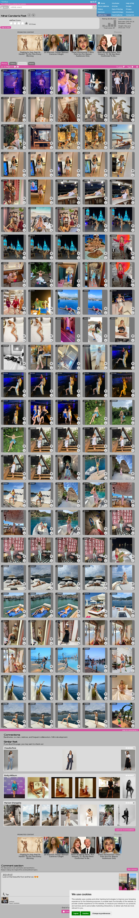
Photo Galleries (103, 6)
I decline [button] (85, 913)
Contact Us (130, 15)
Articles (115, 6)
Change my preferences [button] (101, 913)
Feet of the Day (117, 9)
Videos (100, 9)
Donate (128, 6)
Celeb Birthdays (117, 12)
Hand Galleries (117, 15)
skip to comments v (130, 730)
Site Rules (115, 3)
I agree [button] (75, 913)
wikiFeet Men (102, 15)
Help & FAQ (130, 3)
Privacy (129, 9)
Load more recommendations (125, 830)
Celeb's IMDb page (124, 19)
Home (103, 3)
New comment (132, 869)
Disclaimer (130, 12)
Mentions (101, 12)
